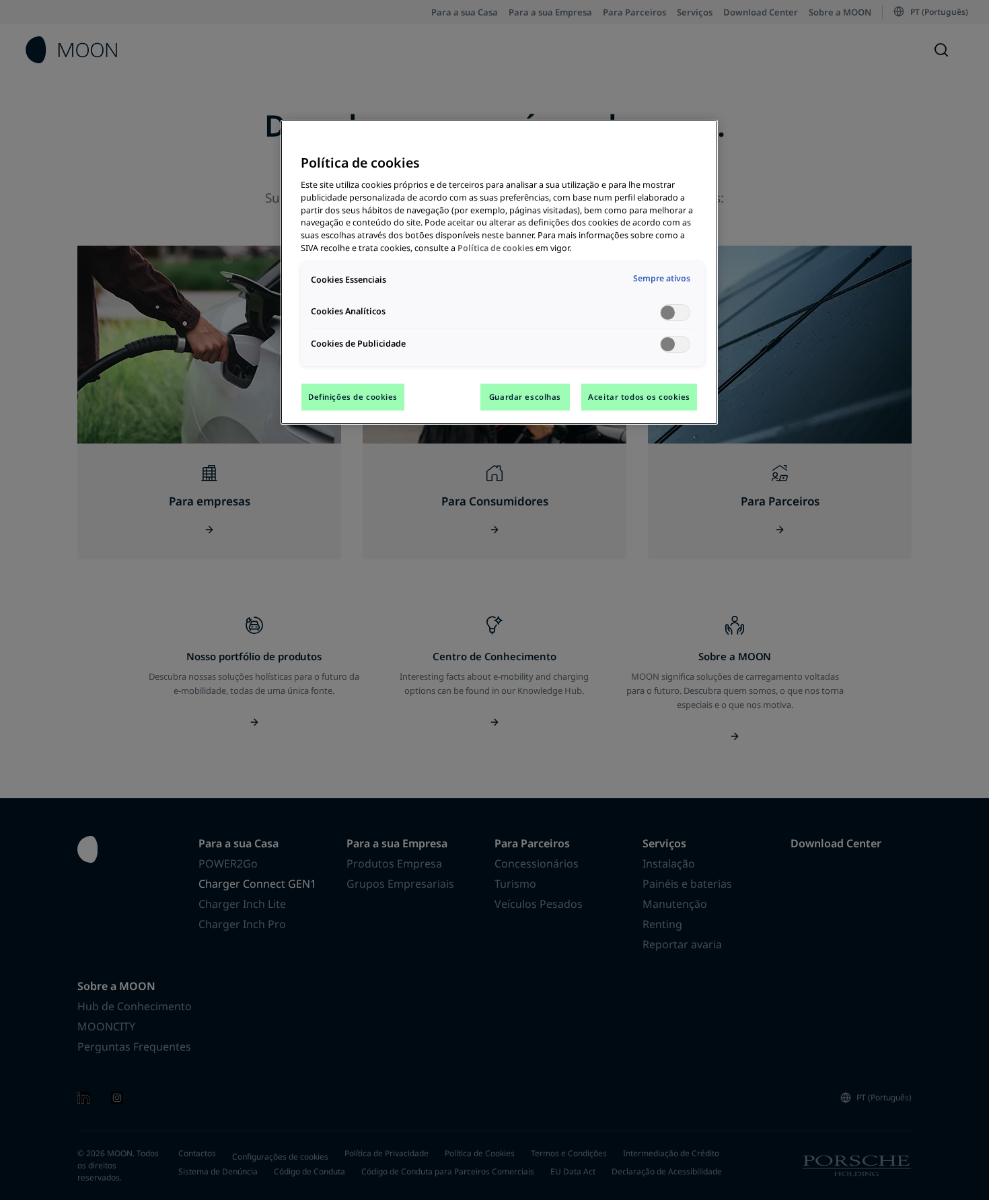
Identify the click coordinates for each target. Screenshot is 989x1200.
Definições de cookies (353, 397)
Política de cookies (495, 248)
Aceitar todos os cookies (639, 397)
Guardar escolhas (525, 397)
